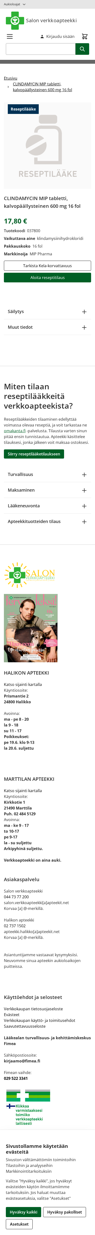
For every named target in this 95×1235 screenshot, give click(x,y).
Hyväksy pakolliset (64, 1212)
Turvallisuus (20, 474)
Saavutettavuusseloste (25, 1026)
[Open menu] (10, 36)
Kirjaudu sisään (60, 36)
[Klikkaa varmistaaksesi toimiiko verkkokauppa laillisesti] (47, 1107)
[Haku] (82, 49)
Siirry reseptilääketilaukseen (34, 454)
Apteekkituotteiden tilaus (34, 521)
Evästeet (11, 1014)
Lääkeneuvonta (24, 506)
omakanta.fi (15, 430)
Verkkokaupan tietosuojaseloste (33, 1009)
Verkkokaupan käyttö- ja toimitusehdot (39, 1020)
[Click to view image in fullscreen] (47, 145)
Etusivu (10, 78)
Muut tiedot (20, 327)
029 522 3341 (16, 1078)
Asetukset (19, 1224)
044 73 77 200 (16, 897)
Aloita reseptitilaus (47, 277)
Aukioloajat (12, 4)
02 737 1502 (15, 925)
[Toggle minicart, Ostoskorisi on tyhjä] (84, 36)
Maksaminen (21, 490)
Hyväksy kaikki (23, 1212)
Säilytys (16, 311)
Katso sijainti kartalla (23, 684)
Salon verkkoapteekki (51, 20)
